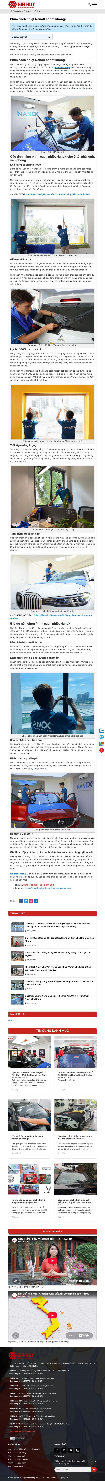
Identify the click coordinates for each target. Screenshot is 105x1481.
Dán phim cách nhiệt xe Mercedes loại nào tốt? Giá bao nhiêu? (75, 1137)
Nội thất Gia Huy (18, 873)
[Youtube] (70, 1450)
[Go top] (101, 750)
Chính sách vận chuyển (18, 1459)
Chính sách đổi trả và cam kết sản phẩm (25, 1449)
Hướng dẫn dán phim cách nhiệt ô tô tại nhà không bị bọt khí (28, 1201)
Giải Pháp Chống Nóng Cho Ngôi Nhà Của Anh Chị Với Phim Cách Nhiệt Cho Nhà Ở (57, 997)
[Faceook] (57, 1450)
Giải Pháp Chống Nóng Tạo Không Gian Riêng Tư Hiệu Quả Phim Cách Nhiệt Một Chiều (59, 983)
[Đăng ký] (94, 1469)
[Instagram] (63, 1450)
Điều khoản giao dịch (17, 1466)
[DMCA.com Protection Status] (17, 1439)
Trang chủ (17, 11)
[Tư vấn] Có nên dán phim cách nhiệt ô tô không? (27, 1137)
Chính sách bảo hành (17, 1463)
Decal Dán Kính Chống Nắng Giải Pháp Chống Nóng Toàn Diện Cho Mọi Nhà (58, 954)
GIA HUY (12, 1020)
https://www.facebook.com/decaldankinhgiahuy (48, 888)
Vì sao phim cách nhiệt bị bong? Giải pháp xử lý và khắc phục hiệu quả (74, 1202)
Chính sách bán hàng (17, 1452)
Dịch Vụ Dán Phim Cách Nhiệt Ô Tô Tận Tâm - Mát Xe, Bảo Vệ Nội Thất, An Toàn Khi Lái (29, 1075)
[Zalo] (77, 1450)
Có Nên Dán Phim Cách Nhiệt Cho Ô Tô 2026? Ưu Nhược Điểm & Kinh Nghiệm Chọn (75, 1075)
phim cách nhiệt (62, 67)
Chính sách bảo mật (16, 1456)
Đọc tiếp (15, 1089)
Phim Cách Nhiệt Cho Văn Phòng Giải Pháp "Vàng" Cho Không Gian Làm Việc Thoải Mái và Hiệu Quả (58, 968)
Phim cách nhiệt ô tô (32, 11)
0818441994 (37, 1373)
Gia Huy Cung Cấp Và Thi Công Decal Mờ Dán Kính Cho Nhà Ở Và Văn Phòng (59, 939)
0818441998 (24, 1373)
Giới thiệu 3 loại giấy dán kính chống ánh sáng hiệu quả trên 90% (58, 194)
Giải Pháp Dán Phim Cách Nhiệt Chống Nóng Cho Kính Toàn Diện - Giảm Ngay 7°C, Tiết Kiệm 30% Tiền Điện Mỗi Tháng (57, 925)
